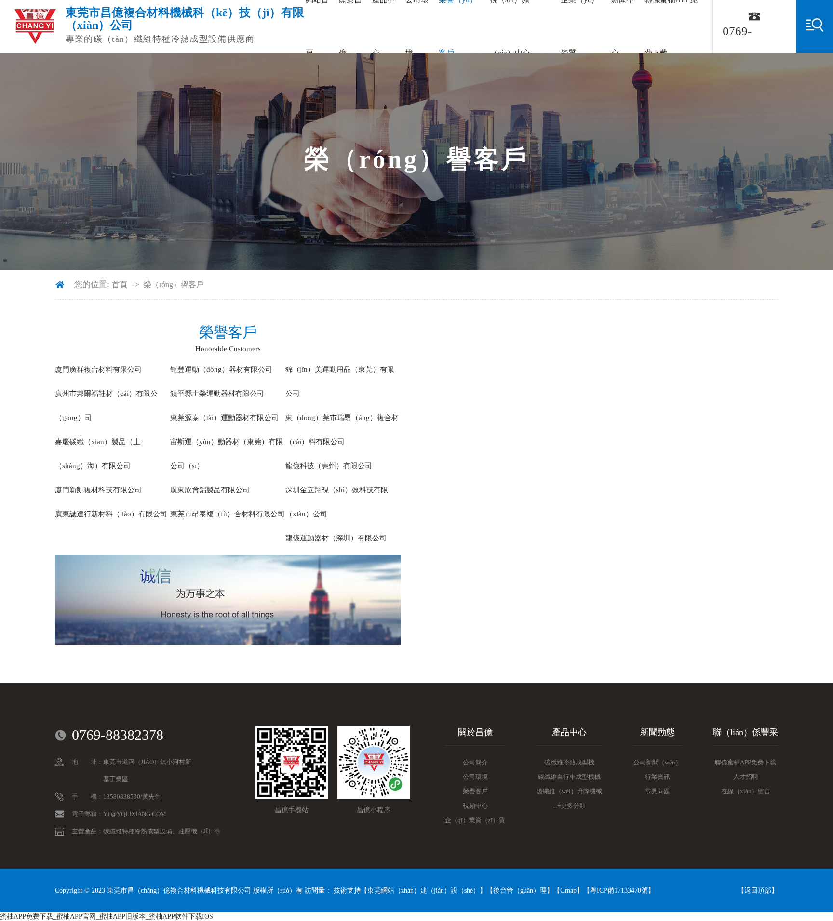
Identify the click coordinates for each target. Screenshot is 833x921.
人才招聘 (745, 776)
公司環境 (475, 776)
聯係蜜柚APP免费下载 (745, 762)
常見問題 (657, 791)
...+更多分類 (569, 805)
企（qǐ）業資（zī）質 (475, 820)
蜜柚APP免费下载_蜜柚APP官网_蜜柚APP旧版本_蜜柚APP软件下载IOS (106, 916)
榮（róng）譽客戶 (174, 284)
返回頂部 (757, 890)
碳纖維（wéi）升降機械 (569, 791)
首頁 (119, 284)
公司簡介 (475, 762)
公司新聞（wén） (657, 762)
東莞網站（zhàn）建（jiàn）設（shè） (423, 890)
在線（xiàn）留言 (745, 791)
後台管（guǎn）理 (520, 890)
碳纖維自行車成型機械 (569, 776)
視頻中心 (475, 805)
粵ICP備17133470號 (619, 890)
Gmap (568, 890)
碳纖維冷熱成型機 (569, 762)
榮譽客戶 (475, 791)
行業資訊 (657, 776)
